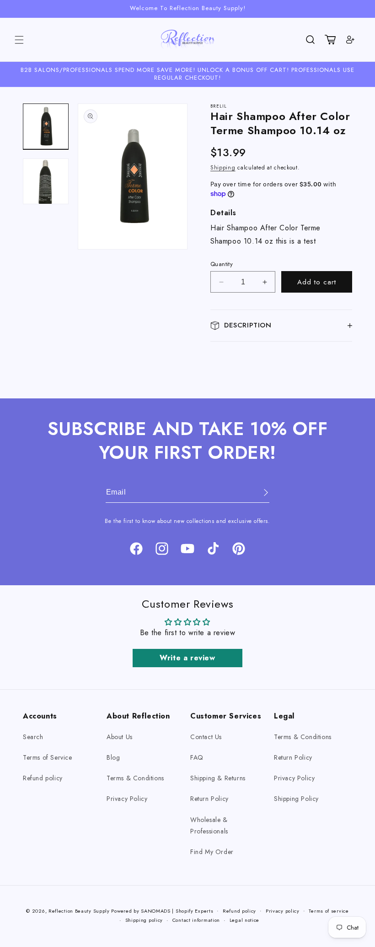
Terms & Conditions (135, 778)
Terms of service (328, 910)
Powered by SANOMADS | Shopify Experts (162, 910)
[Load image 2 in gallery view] (46, 181)
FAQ (197, 757)
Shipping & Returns (218, 778)
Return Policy (209, 798)
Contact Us (206, 736)
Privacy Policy (127, 798)
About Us (120, 736)
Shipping (223, 167)
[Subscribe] (259, 492)
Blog (113, 757)
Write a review (187, 658)
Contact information (196, 920)
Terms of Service (47, 757)
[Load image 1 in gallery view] (46, 126)
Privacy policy (283, 910)
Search (33, 736)
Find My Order (212, 851)
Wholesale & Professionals (209, 825)
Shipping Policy (296, 798)
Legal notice (244, 920)
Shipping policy (144, 920)
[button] (19, 40)
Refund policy (43, 778)
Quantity (221, 264)
